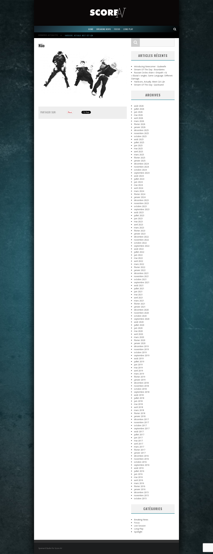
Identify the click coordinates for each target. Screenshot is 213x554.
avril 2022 (138, 261)
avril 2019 (138, 370)
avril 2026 (138, 118)
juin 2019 (138, 364)
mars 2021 (139, 300)
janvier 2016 (139, 489)
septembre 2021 (141, 282)
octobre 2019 (140, 352)
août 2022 (139, 249)
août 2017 (139, 431)
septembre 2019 (141, 355)
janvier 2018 (139, 416)
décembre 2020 (141, 309)
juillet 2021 (139, 288)
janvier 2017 (139, 452)
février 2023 (139, 230)
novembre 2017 (141, 422)
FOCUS (117, 29)
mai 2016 (138, 477)
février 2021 (139, 303)
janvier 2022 (139, 270)
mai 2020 (138, 331)
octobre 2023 (140, 206)
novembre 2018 (141, 385)
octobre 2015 (140, 498)
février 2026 (139, 124)
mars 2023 (139, 227)
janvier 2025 (139, 160)
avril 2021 (138, 297)
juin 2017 (138, 437)
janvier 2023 (139, 233)
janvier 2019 (139, 379)
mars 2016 (139, 483)
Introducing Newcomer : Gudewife (150, 66)
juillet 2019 (139, 361)
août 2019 (139, 358)
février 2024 (139, 194)
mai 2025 (138, 148)
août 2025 (139, 139)
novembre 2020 (141, 312)
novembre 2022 (141, 239)
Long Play (138, 528)
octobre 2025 (140, 136)
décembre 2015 (141, 492)
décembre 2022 (141, 236)
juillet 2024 (139, 179)
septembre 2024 (141, 172)
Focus (137, 522)
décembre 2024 (141, 163)
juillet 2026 (139, 109)
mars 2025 (139, 154)
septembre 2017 (141, 428)
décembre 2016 (141, 455)
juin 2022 (138, 255)
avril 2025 (138, 151)
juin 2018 (138, 401)
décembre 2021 (141, 273)
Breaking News (141, 519)
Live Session (140, 525)
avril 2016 (138, 480)
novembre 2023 (141, 203)
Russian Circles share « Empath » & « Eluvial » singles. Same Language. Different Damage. (152, 75)
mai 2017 (138, 440)
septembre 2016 (141, 465)
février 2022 (139, 267)
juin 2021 (138, 291)
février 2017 (139, 449)
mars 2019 (139, 373)
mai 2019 (138, 367)
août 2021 (139, 285)
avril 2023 (138, 224)
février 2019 (139, 376)
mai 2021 (138, 294)
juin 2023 (138, 218)
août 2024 (139, 175)
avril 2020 (138, 334)
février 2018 (139, 413)
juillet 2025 (139, 142)
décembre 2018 (141, 382)
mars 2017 (139, 446)
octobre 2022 (140, 242)
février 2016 (139, 486)
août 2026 (139, 105)
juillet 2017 (139, 434)
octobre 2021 (140, 279)
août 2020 (139, 322)
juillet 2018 (139, 398)
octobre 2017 (140, 425)
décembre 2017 (141, 419)
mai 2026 (138, 115)
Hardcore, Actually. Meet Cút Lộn (79, 35)
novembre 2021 (141, 276)
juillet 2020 (139, 325)
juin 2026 (138, 112)
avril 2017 (138, 443)
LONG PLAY (128, 29)
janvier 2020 (139, 343)
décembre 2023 (141, 200)
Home (90, 29)
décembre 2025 (141, 130)
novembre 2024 (141, 166)
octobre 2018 (140, 388)
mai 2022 (138, 258)
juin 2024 (138, 182)
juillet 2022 (139, 252)
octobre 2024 (140, 169)
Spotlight (138, 531)
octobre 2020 (140, 315)
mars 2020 (139, 337)
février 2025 (139, 157)
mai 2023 (138, 221)
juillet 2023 (139, 215)
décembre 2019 (141, 346)
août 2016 (139, 468)
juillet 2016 (139, 471)
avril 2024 (138, 188)
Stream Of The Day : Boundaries (149, 69)
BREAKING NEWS (104, 29)
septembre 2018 (141, 392)
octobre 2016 (140, 462)
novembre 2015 (141, 495)
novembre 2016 (141, 458)
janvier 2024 (139, 197)
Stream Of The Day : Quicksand (149, 84)
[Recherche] (175, 29)
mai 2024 (138, 185)
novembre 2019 (141, 349)
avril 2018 (138, 407)
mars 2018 (139, 410)
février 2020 (139, 340)
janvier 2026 (139, 127)
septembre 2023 (141, 209)
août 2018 (139, 395)
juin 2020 (138, 328)
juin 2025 (138, 145)
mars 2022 (139, 264)
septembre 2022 (141, 245)
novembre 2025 (141, 133)
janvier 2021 (139, 306)
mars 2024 (139, 191)
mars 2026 (139, 121)
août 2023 (139, 212)
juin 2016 (138, 474)
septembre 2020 (141, 319)
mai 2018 (138, 404)
